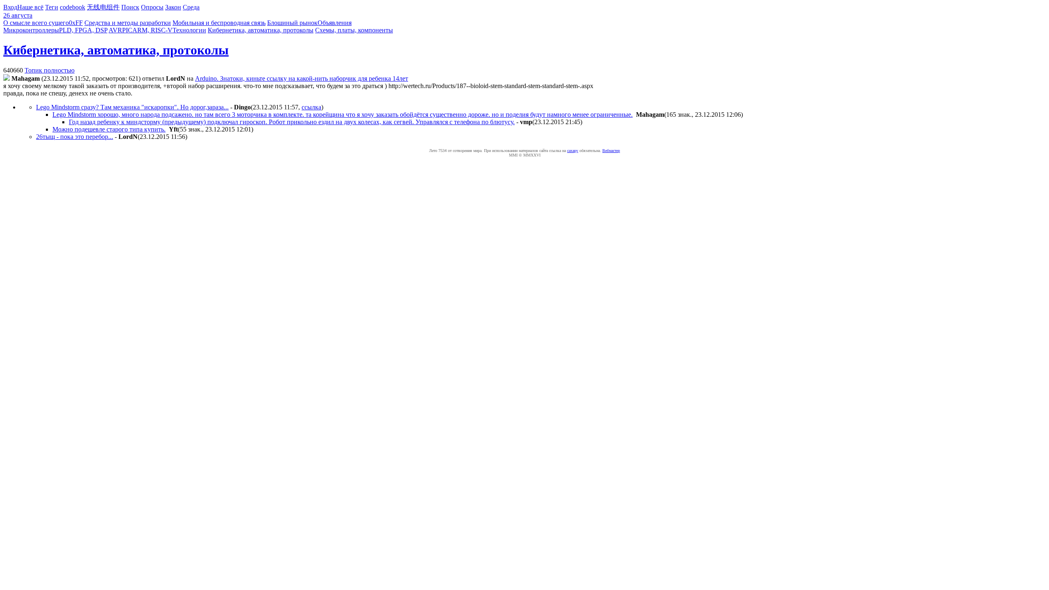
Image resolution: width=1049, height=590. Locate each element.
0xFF (76, 22)
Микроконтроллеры (31, 30)
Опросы (152, 7)
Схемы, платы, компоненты (354, 30)
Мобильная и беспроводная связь (219, 22)
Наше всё (30, 7)
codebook (72, 7)
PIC (127, 30)
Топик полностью (50, 70)
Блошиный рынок (292, 22)
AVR (115, 30)
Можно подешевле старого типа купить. (109, 129)
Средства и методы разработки (127, 22)
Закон (173, 7)
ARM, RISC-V (152, 30)
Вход (10, 7)
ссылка (311, 107)
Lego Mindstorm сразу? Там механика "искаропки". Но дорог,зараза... (132, 107)
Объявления (335, 22)
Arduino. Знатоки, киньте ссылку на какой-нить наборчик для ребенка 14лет (301, 78)
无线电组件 (103, 7)
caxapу (572, 150)
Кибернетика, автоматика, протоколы (260, 30)
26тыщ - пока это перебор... (74, 136)
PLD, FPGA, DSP (83, 30)
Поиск (130, 7)
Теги (51, 7)
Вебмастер (611, 150)
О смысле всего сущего (36, 22)
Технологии (189, 30)
